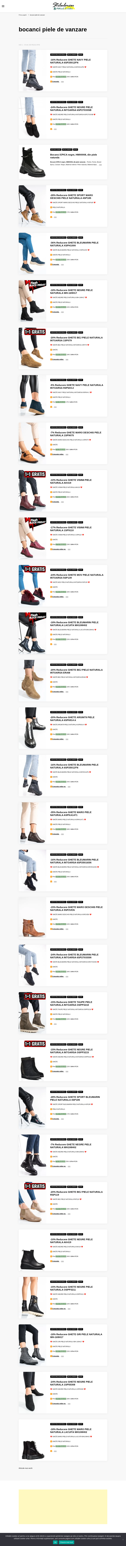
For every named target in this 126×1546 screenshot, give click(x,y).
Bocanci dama (56, 149)
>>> (62, 81)
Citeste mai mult (66, 1542)
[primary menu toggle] (3, 6)
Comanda (55, 81)
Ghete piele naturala (58, 54)
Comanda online (58, 359)
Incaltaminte (72, 54)
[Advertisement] (63, 1507)
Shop (80, 54)
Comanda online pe (59, 549)
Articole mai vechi (25, 1468)
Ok (55, 1542)
